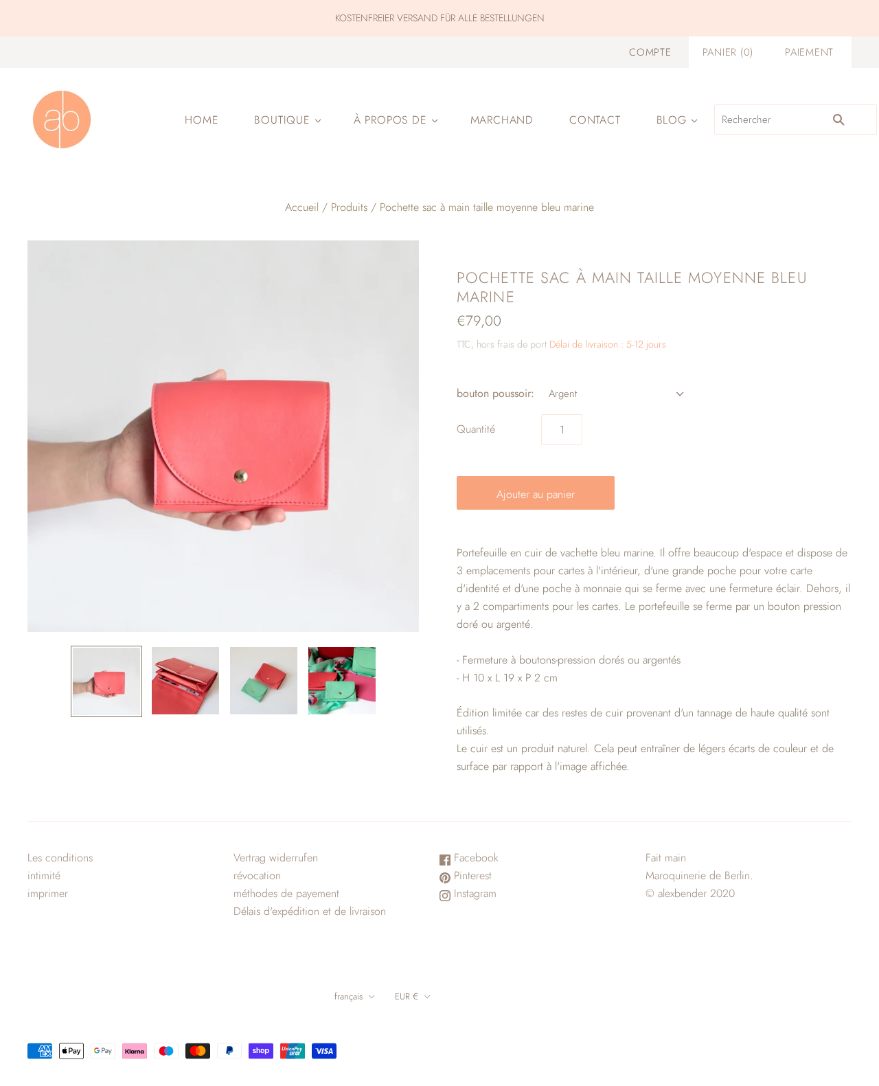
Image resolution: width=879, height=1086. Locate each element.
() (728, 52)
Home (201, 120)
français (348, 996)
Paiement (809, 52)
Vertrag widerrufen (275, 858)
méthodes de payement (286, 893)
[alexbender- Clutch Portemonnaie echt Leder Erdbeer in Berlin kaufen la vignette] (106, 681)
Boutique (282, 120)
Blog (672, 120)
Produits (349, 207)
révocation (257, 875)
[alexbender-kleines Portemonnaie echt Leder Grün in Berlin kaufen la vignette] (342, 681)
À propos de (390, 120)
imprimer (47, 893)
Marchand (502, 120)
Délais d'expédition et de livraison (309, 911)
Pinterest (471, 875)
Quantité (476, 429)
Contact (595, 120)
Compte (650, 52)
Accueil (302, 207)
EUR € (406, 996)
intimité (43, 875)
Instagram (473, 893)
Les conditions (60, 858)
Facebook (474, 858)
